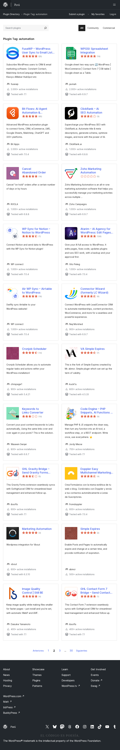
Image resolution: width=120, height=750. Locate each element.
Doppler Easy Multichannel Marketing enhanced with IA (95, 470)
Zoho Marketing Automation (90, 170)
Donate (96, 680)
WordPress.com (13, 696)
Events (95, 675)
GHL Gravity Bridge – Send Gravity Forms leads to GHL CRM (35, 470)
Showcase (38, 669)
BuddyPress (11, 712)
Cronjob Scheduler (34, 348)
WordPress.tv (71, 685)
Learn (65, 669)
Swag (95, 685)
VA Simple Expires (92, 348)
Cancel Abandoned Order (34, 170)
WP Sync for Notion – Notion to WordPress (36, 230)
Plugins (36, 680)
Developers (68, 680)
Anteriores (38, 650)
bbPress (9, 707)
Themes (37, 675)
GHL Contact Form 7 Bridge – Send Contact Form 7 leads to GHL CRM (95, 590)
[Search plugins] (45, 28)
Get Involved (98, 669)
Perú (13, 726)
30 (71, 650)
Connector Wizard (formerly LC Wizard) (94, 290)
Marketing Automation (37, 528)
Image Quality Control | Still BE (32, 590)
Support (66, 675)
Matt (7, 701)
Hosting (7, 680)
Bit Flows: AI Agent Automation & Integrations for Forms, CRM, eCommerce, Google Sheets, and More (37, 110)
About (6, 669)
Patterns (37, 685)
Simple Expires (90, 528)
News (6, 675)
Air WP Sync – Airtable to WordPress (37, 290)
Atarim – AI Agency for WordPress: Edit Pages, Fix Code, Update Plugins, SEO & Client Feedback (96, 230)
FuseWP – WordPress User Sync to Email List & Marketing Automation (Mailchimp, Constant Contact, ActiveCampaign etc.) (38, 50)
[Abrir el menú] (115, 4)
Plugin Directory (11, 14)
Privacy (7, 685)
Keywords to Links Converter (32, 410)
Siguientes (81, 650)
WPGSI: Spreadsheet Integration (94, 50)
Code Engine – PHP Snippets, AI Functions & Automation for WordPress (96, 410)
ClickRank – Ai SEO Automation (91, 110)
